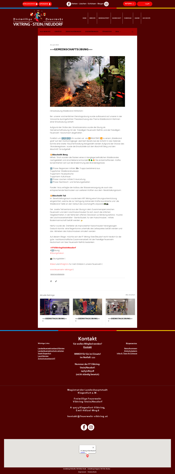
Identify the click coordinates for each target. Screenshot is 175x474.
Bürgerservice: (131, 343)
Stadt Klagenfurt (44, 354)
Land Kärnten (43, 356)
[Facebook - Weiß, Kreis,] (69, 4)
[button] (132, 31)
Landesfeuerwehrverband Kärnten (51, 348)
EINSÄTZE (58, 31)
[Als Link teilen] (56, 281)
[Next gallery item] (122, 81)
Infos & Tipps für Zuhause (127, 354)
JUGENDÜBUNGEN (91, 31)
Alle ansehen (130, 295)
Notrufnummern (130, 348)
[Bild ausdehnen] (87, 81)
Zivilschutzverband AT (46, 359)
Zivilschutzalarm (130, 351)
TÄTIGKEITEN (107, 31)
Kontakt (87, 347)
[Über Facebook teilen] (51, 281)
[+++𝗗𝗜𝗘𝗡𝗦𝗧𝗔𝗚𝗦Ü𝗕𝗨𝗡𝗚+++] (54, 307)
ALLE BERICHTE (45, 31)
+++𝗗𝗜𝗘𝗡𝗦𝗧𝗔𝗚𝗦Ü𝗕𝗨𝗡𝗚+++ (54, 320)
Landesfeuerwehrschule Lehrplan (51, 351)
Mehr (117, 31)
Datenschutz (92, 472)
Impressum (82, 472)
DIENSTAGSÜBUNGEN (73, 31)
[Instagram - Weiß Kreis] (106, 4)
